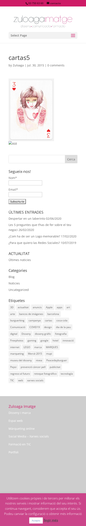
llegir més (51, 520)
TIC (12, 380)
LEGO (27, 347)
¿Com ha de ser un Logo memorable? (34, 236)
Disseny (26, 334)
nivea (39, 360)
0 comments (55, 65)
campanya (35, 320)
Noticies (14, 283)
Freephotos (16, 340)
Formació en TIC (20, 444)
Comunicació (17, 327)
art (68, 307)
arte (12, 314)
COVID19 (34, 327)
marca (38, 347)
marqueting (17, 353)
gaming (32, 340)
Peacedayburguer (56, 360)
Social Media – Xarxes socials (29, 436)
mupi (49, 353)
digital (13, 334)
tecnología (67, 373)
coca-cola (61, 320)
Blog (12, 277)
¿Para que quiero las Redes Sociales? (34, 243)
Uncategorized (19, 290)
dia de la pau (63, 327)
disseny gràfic (43, 334)
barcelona (53, 314)
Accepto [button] (36, 520)
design (48, 327)
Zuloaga (18, 65)
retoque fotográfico (45, 373)
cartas (48, 320)
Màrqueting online (22, 429)
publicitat (55, 367)
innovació (68, 340)
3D (12, 307)
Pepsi (13, 367)
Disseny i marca (20, 413)
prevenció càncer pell (33, 367)
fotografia (61, 334)
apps (59, 307)
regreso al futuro (20, 373)
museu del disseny (21, 360)
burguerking (17, 320)
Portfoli (14, 452)
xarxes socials (35, 380)
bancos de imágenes (31, 314)
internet (14, 347)
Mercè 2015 (35, 353)
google (44, 340)
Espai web (16, 421)
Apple (49, 307)
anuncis (37, 307)
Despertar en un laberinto (27, 219)
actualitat (23, 307)
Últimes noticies (20, 260)
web (20, 380)
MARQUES (52, 347)
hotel (55, 340)
